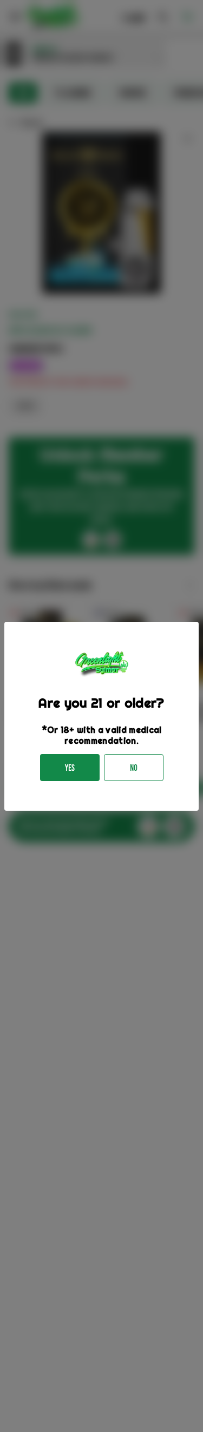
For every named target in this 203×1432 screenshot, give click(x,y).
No (133, 767)
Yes (70, 767)
